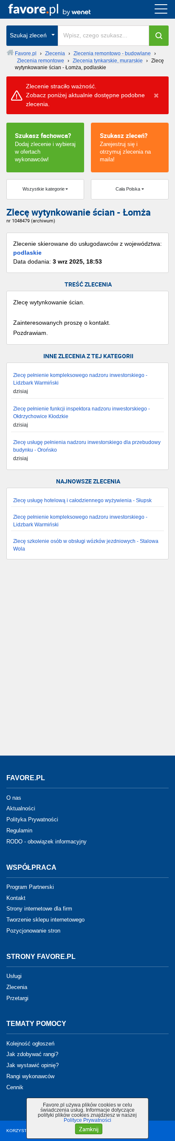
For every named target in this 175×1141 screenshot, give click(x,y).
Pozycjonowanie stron (33, 930)
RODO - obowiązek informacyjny (46, 841)
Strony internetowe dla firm (39, 908)
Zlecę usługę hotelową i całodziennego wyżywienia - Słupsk (82, 500)
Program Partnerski (30, 887)
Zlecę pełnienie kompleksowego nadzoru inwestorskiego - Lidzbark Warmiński (80, 379)
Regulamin (19, 830)
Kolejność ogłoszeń (30, 1043)
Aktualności (20, 808)
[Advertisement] (87, 661)
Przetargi (17, 998)
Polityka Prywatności (32, 819)
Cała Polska (128, 188)
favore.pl (58, 9)
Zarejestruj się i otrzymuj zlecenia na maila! (125, 147)
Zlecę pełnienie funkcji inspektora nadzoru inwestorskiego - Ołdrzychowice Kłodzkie (81, 412)
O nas (13, 797)
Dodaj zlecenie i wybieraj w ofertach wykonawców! (45, 147)
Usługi (14, 976)
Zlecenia (16, 987)
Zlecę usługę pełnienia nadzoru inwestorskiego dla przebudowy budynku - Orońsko (87, 446)
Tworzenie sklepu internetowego (45, 919)
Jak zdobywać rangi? (32, 1054)
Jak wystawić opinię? (32, 1065)
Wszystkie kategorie (44, 188)
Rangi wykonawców (30, 1076)
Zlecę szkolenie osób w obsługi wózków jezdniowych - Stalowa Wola (85, 545)
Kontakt (15, 897)
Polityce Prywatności (87, 1120)
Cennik (14, 1087)
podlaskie (27, 252)
